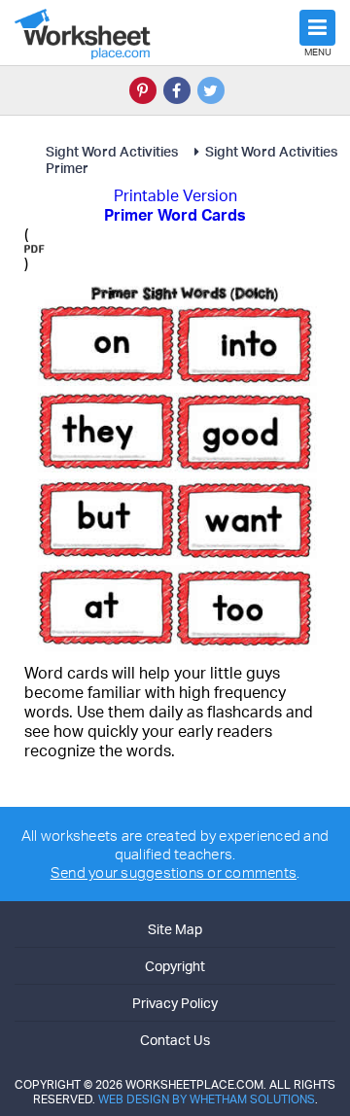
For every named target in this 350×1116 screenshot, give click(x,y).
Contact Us (175, 1039)
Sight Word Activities (113, 151)
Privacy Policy (175, 1002)
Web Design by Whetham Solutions (206, 1099)
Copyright (175, 966)
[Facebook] (177, 90)
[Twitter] (211, 90)
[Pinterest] (143, 90)
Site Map (175, 929)
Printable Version (175, 195)
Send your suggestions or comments (174, 872)
